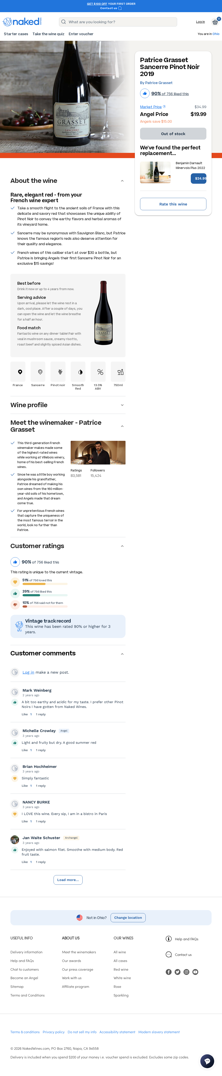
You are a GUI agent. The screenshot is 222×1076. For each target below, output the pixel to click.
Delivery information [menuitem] (26, 951)
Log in (200, 22)
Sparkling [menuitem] (121, 995)
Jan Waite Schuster (41, 837)
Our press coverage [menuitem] (77, 969)
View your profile (14, 672)
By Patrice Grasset (156, 83)
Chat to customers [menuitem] (24, 969)
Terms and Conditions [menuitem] (27, 995)
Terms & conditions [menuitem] (25, 1031)
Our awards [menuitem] (71, 960)
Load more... (68, 880)
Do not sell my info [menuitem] (82, 1031)
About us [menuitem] (70, 937)
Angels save (156, 121)
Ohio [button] (215, 34)
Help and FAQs (186, 938)
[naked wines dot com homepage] (22, 22)
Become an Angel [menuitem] (24, 977)
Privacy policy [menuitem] (54, 1031)
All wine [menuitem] (120, 951)
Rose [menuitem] (117, 986)
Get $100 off (97, 4)
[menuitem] (16, 34)
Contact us (109, 8)
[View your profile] (14, 692)
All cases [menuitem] (120, 960)
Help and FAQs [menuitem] (22, 960)
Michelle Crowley (39, 730)
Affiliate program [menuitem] (75, 986)
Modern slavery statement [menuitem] (159, 1031)
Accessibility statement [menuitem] (117, 1031)
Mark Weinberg (37, 690)
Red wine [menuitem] (121, 969)
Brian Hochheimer (40, 766)
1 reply (41, 714)
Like (25, 714)
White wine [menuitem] (122, 977)
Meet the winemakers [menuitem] (79, 951)
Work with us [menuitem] (72, 977)
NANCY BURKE (36, 802)
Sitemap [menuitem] (17, 986)
